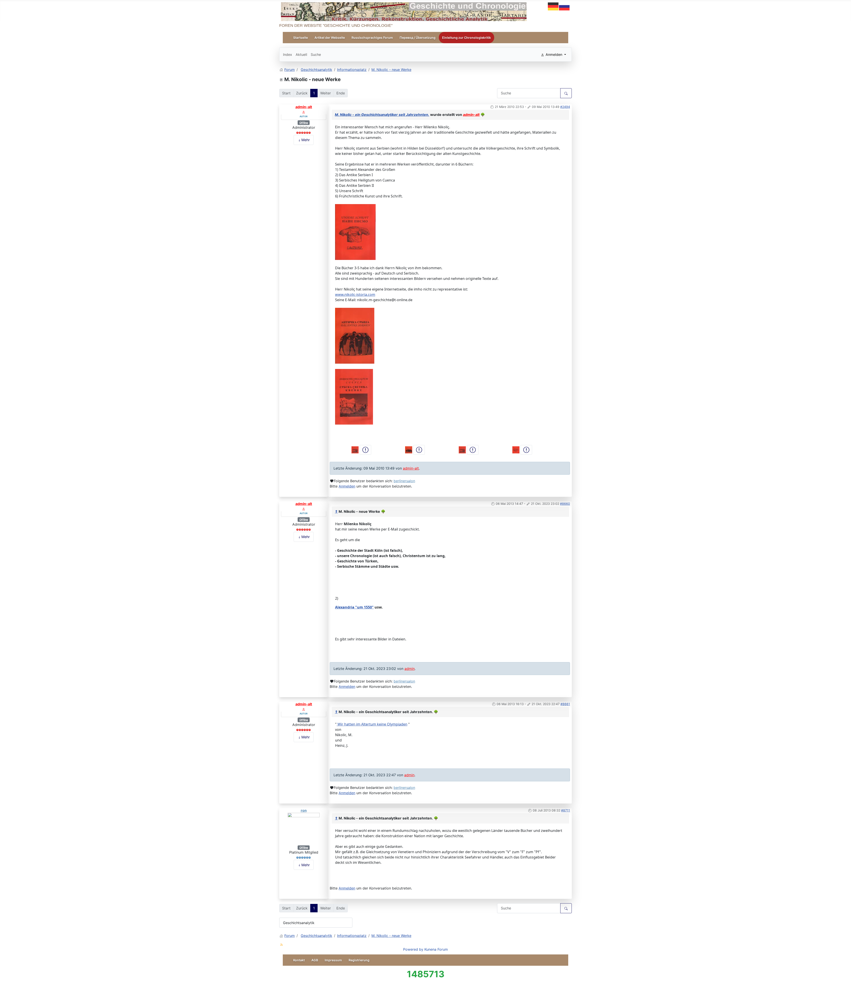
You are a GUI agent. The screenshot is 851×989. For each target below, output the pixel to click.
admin (409, 668)
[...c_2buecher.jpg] (516, 449)
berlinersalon (404, 481)
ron (304, 810)
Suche (316, 54)
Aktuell (301, 54)
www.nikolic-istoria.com (355, 294)
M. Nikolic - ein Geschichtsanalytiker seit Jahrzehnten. (382, 114)
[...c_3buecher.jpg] (355, 449)
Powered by (413, 949)
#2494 (565, 107)
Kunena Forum (436, 949)
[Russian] (564, 6)
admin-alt (303, 107)
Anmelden (347, 486)
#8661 (565, 704)
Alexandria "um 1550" (354, 607)
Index (287, 54)
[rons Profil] (304, 828)
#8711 (565, 810)
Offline (303, 122)
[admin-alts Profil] (304, 111)
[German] (553, 6)
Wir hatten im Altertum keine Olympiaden (372, 724)
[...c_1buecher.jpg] (409, 449)
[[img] (355, 231)
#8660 (565, 503)
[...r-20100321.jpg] (463, 449)
